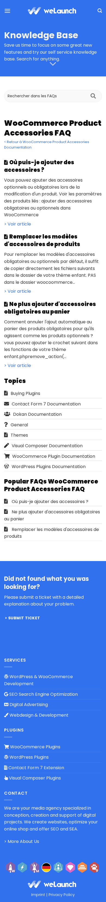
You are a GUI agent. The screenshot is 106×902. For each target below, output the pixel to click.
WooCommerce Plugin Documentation (53, 456)
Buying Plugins (25, 393)
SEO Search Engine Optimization (43, 694)
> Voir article (17, 224)
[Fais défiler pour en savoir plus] (53, 64)
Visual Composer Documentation (47, 446)
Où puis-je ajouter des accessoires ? (50, 501)
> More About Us (21, 841)
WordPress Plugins (28, 757)
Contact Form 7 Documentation (46, 404)
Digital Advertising (28, 704)
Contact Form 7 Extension (35, 768)
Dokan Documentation (37, 414)
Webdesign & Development (38, 715)
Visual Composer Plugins (34, 778)
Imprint (38, 894)
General (19, 425)
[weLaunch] (53, 10)
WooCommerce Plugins (34, 747)
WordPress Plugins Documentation (49, 466)
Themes (19, 435)
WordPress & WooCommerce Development (38, 680)
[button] (7, 10)
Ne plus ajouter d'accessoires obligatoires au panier (52, 515)
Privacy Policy (62, 894)
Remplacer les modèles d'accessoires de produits (51, 533)
